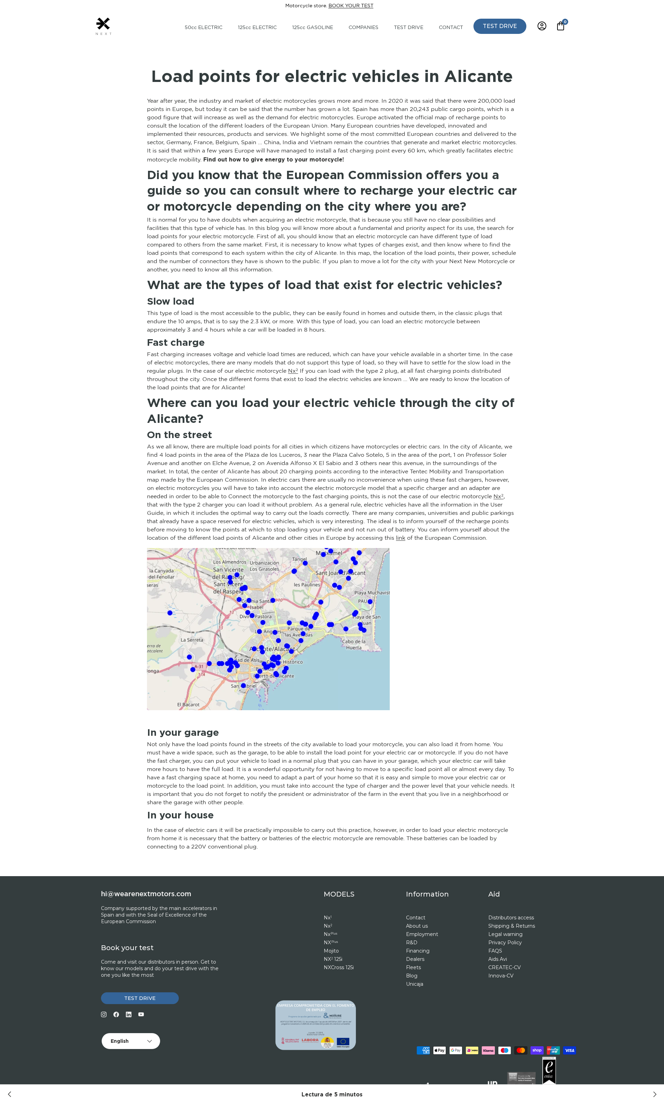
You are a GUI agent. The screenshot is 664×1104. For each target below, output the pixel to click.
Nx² (293, 371)
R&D (411, 942)
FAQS (495, 951)
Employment (422, 934)
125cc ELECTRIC (257, 28)
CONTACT (451, 28)
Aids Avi (497, 959)
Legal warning (505, 934)
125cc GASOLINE (312, 28)
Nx (328, 918)
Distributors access (511, 918)
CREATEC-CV (504, 967)
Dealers (415, 959)
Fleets (413, 967)
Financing (418, 951)
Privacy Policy (505, 942)
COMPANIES (363, 28)
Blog (411, 976)
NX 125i (333, 959)
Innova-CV (501, 976)
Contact (415, 918)
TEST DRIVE (408, 28)
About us (417, 926)
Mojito (331, 951)
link (400, 538)
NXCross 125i (339, 967)
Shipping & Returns (511, 926)
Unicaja (414, 984)
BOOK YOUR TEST (351, 5)
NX (331, 942)
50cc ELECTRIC (203, 28)
